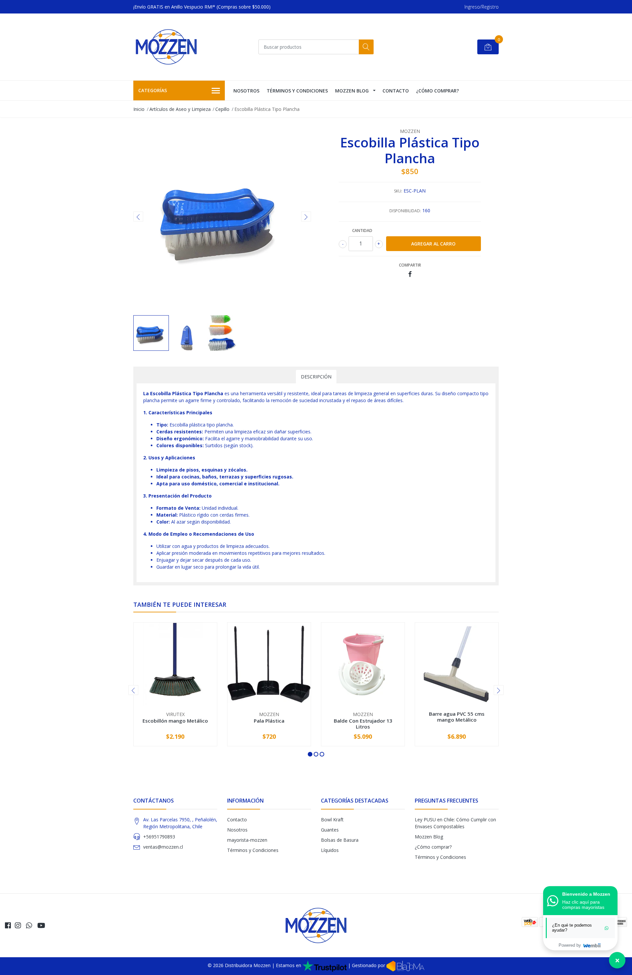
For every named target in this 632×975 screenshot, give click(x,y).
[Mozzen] (166, 46)
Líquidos (330, 850)
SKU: (398, 191)
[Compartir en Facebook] (409, 274)
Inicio (139, 109)
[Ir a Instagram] (18, 925)
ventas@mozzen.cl (163, 847)
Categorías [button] (152, 90)
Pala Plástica (269, 720)
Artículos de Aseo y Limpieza (180, 109)
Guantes (330, 830)
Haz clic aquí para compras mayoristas (583, 904)
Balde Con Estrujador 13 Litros (363, 723)
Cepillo (222, 109)
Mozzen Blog (352, 91)
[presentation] (138, 216)
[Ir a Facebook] (8, 925)
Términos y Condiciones (297, 91)
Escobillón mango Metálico (175, 720)
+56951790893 (159, 837)
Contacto (395, 91)
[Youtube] (41, 925)
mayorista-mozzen (247, 840)
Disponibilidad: (405, 211)
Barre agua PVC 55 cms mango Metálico (457, 716)
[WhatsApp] (29, 925)
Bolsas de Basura (339, 840)
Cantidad (362, 230)
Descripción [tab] (316, 376)
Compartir (410, 265)
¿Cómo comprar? (437, 91)
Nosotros (246, 91)
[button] (310, 754)
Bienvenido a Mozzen (586, 894)
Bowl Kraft (332, 819)
